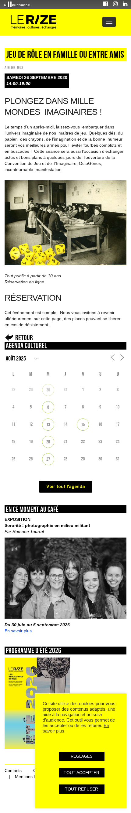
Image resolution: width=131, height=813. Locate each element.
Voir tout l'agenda (65, 486)
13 (48, 424)
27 (48, 459)
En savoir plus (18, 630)
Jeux (20, 67)
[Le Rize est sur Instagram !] (115, 5)
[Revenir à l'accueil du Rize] (33, 22)
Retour (24, 337)
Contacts (13, 770)
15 (83, 424)
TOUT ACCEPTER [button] (81, 772)
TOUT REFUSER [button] (81, 789)
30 (48, 389)
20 (48, 441)
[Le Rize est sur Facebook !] (105, 5)
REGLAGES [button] (82, 756)
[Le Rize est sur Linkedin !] (125, 5)
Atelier (10, 67)
